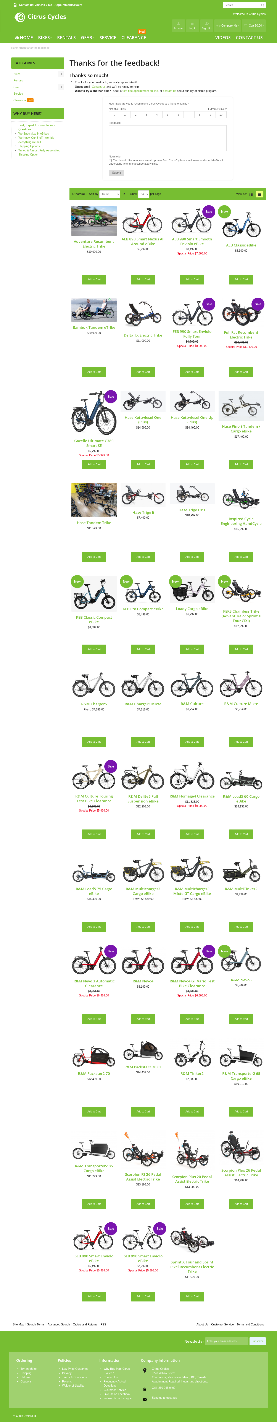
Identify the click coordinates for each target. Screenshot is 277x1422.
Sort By (93, 193)
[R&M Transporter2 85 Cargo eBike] (94, 1145)
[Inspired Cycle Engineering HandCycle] (241, 498)
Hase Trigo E (143, 512)
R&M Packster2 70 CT (143, 1066)
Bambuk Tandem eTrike (94, 327)
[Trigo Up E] (192, 493)
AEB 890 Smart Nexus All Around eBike (143, 241)
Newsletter (194, 1341)
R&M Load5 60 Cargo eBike (241, 799)
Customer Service (222, 1324)
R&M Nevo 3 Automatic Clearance (94, 983)
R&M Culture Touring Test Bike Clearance (94, 798)
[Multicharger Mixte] (192, 868)
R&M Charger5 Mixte (143, 703)
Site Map (18, 1324)
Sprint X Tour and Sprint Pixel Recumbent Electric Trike (192, 1266)
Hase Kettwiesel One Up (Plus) (192, 420)
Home (14, 47)
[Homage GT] (192, 776)
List (251, 194)
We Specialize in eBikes (33, 133)
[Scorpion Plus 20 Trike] (192, 1150)
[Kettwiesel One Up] (192, 401)
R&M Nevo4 (143, 980)
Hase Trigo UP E (192, 509)
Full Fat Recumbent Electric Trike (241, 335)
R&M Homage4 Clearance (192, 796)
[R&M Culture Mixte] (241, 683)
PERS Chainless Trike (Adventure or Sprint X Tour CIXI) (241, 616)
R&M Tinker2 (192, 1073)
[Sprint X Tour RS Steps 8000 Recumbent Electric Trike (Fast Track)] (192, 1240)
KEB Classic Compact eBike (94, 619)
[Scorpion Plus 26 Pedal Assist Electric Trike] (241, 1147)
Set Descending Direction (124, 194)
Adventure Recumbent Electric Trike (94, 244)
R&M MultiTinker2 (241, 888)
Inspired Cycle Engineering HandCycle (241, 521)
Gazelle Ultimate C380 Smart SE (94, 443)
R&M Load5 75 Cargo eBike (94, 891)
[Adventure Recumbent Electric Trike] (94, 221)
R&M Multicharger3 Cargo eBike (143, 891)
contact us (169, 90)
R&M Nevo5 (241, 979)
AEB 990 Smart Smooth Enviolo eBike (192, 241)
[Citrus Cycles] (40, 21)
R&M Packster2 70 (94, 1073)
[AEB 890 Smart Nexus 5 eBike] (143, 220)
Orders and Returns (85, 1324)
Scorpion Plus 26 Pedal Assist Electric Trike (241, 1172)
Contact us (99, 86)
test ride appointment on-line (140, 90)
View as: (241, 193)
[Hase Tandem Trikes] (94, 500)
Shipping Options (29, 146)
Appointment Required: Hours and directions (179, 1381)
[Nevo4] (143, 960)
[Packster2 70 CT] (143, 1049)
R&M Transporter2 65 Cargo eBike (241, 1076)
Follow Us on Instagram (118, 1398)
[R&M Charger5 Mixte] (143, 683)
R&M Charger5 (94, 703)
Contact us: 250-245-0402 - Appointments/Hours (50, 4)
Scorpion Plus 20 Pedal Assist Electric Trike (192, 1179)
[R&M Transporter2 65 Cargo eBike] (241, 1053)
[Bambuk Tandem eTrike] (94, 310)
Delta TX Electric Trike (143, 335)
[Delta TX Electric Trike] (143, 314)
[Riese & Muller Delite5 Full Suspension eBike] (143, 776)
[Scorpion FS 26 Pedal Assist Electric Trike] (143, 1149)
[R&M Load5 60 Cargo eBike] (241, 776)
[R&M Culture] (192, 683)
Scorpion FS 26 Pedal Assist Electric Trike (143, 1177)
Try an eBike (29, 1368)
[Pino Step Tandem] (241, 406)
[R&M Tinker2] (192, 1053)
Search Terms (36, 1324)
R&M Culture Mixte (241, 703)
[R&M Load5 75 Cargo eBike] (94, 868)
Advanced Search (59, 1324)
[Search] (263, 5)
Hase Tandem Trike (94, 522)
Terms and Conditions (250, 1324)
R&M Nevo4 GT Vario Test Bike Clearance (192, 983)
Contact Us (111, 1377)
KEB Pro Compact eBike (143, 608)
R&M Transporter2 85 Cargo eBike (94, 1168)
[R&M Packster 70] (94, 1053)
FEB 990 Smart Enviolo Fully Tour (192, 334)
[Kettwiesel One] (143, 401)
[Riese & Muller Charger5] (94, 683)
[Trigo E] (143, 495)
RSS (103, 1324)
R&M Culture (192, 703)
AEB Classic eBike (241, 245)
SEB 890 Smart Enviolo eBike (94, 1258)
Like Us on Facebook (117, 1394)
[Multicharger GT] (143, 868)
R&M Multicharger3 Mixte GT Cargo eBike (192, 891)
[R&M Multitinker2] (241, 868)
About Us (202, 1324)
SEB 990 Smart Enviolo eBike (143, 1258)
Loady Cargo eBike (192, 608)
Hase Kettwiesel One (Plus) (143, 420)
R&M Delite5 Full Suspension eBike (143, 799)
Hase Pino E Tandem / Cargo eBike (241, 429)
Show (133, 193)
